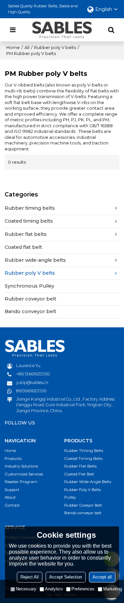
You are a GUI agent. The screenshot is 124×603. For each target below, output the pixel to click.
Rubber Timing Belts (83, 450)
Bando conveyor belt (83, 513)
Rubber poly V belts (55, 47)
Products (13, 458)
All (26, 47)
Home (13, 47)
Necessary (26, 588)
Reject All (30, 577)
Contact (12, 505)
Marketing (112, 588)
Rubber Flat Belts (80, 466)
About (10, 497)
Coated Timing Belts (83, 458)
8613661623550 (31, 390)
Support (12, 489)
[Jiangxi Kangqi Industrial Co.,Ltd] (62, 30)
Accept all (102, 577)
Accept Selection (65, 577)
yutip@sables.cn (32, 382)
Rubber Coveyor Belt (83, 505)
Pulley (70, 497)
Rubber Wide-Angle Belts (87, 481)
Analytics (54, 588)
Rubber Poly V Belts (82, 489)
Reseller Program (21, 481)
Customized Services (24, 474)
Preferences (83, 588)
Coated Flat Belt (79, 474)
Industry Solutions (21, 466)
